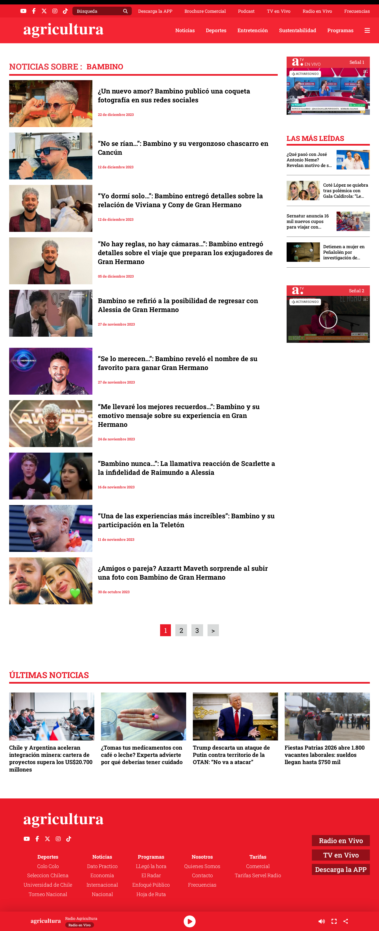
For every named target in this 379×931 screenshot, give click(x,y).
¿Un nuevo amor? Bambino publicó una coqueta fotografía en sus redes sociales (174, 95)
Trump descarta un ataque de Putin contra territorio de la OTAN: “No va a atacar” (231, 754)
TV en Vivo (278, 11)
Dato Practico (102, 866)
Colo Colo (48, 866)
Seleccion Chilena (48, 875)
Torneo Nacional (48, 894)
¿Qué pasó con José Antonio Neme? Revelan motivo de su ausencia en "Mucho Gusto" (309, 159)
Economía (102, 875)
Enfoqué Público (151, 884)
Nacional (102, 894)
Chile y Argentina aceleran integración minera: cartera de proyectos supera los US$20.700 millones (50, 758)
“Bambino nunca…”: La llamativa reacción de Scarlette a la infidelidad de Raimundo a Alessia (186, 468)
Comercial (258, 866)
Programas (340, 30)
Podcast (246, 11)
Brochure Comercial (205, 11)
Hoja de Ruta (151, 894)
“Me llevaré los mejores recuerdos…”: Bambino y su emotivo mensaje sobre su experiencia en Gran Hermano (179, 415)
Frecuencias (357, 11)
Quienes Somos (202, 866)
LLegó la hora (151, 866)
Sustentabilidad (297, 30)
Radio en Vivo (317, 11)
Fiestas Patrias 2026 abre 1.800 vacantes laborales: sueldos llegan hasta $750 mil (325, 754)
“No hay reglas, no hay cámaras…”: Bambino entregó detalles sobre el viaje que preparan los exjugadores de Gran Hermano (185, 252)
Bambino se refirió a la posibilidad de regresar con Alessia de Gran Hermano (178, 305)
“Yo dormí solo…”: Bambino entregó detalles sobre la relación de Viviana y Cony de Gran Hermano (180, 200)
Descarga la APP (155, 11)
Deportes (216, 30)
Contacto (202, 875)
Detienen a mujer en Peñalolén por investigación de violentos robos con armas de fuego (344, 252)
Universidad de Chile (48, 884)
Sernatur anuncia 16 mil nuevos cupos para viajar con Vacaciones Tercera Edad (308, 221)
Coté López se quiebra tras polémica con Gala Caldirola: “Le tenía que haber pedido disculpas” (345, 190)
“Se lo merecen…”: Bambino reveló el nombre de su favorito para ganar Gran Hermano (177, 363)
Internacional (102, 884)
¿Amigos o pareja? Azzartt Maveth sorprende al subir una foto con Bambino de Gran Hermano (183, 573)
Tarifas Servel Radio (258, 875)
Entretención (252, 30)
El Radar (151, 875)
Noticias (185, 30)
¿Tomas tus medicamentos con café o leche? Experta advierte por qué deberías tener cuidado (142, 754)
